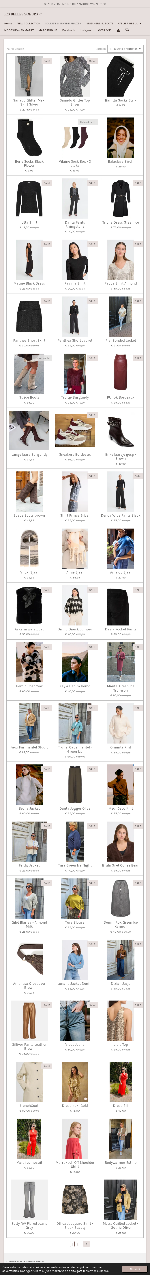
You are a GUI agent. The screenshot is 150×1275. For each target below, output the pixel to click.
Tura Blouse (75, 922)
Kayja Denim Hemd (74, 686)
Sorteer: (101, 48)
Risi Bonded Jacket (120, 341)
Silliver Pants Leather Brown (29, 1047)
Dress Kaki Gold (75, 1106)
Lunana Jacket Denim (75, 984)
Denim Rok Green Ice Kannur (121, 924)
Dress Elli (120, 1106)
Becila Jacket (29, 808)
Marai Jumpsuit (29, 1163)
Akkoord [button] (135, 1269)
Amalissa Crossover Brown (29, 986)
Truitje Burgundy (75, 397)
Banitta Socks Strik (120, 100)
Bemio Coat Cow (29, 686)
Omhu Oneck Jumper (75, 629)
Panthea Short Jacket (75, 341)
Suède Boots (29, 397)
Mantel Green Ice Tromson (120, 688)
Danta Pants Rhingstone (75, 224)
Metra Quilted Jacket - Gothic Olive (120, 1226)
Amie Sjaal (74, 572)
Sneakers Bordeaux (75, 455)
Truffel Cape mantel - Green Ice (75, 749)
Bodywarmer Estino (121, 1163)
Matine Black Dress (29, 283)
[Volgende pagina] (86, 1244)
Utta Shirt (29, 222)
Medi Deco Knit (120, 808)
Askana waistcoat (29, 629)
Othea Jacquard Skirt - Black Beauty (75, 1226)
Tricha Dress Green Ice (120, 222)
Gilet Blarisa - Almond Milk (29, 924)
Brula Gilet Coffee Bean (120, 865)
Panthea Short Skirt (29, 341)
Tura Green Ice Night (75, 865)
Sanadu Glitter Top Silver (75, 102)
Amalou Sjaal (120, 572)
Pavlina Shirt (74, 283)
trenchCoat (29, 1106)
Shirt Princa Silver (75, 515)
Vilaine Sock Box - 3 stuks (75, 164)
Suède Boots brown (29, 515)
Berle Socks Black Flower (29, 164)
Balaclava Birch (120, 162)
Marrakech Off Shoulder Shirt (75, 1165)
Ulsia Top (120, 1045)
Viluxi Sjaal (29, 572)
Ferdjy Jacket (29, 865)
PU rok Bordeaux (120, 397)
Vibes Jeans (75, 1045)
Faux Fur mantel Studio (29, 747)
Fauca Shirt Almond (121, 283)
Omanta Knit (120, 747)
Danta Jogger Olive (74, 808)
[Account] (118, 30)
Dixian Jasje (120, 984)
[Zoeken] (127, 29)
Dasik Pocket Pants (120, 629)
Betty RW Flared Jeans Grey (29, 1226)
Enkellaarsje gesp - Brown (120, 457)
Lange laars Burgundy (29, 455)
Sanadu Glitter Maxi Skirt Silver (29, 102)
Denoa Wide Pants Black (120, 515)
